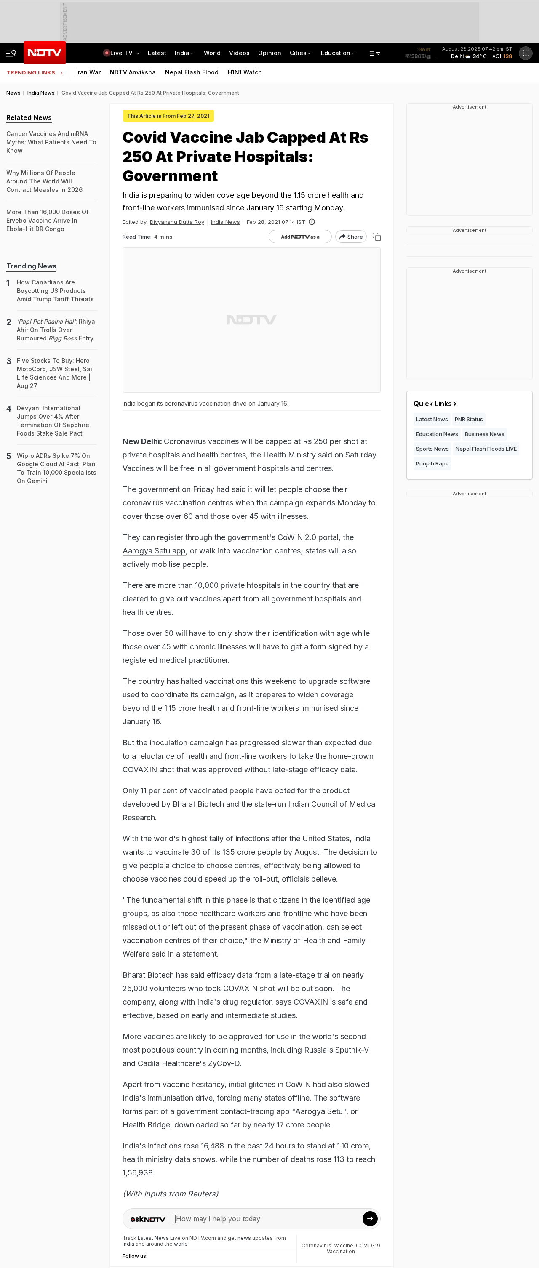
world (181, 1244)
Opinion (269, 52)
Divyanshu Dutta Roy (177, 221)
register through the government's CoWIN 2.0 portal (248, 537)
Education (335, 52)
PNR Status (469, 419)
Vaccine (343, 1245)
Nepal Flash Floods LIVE (486, 448)
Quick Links (433, 403)
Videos (239, 52)
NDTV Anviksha (133, 72)
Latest (157, 52)
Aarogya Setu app (154, 550)
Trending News (31, 266)
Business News (484, 434)
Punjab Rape (432, 463)
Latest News (432, 419)
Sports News (432, 448)
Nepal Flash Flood (192, 72)
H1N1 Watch (245, 72)
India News (225, 221)
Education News (437, 434)
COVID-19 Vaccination (353, 1248)
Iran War (88, 72)
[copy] (377, 237)
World (212, 52)
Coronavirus (316, 1245)
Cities (298, 52)
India (182, 52)
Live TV (122, 52)
